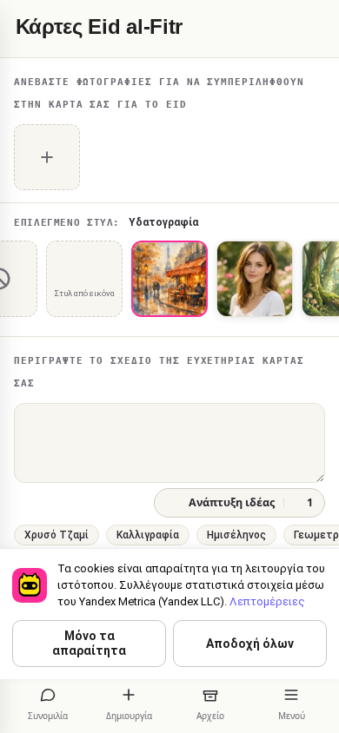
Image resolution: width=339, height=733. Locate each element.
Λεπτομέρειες (267, 601)
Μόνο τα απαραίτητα (89, 643)
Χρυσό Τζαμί (56, 535)
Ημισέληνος (236, 535)
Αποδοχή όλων (250, 643)
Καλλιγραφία (147, 535)
